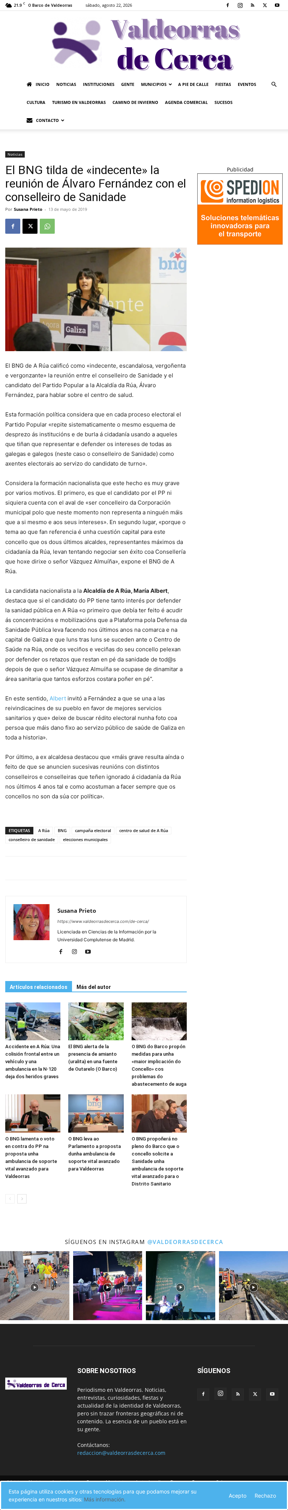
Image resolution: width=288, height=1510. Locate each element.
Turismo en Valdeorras (79, 102)
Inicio (43, 84)
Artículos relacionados (39, 987)
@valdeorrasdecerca (185, 1242)
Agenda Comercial (186, 102)
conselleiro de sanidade (32, 839)
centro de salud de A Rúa (143, 830)
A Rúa (44, 830)
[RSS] (252, 5)
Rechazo (265, 1495)
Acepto (237, 1495)
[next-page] (22, 1198)
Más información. (105, 1499)
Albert (59, 698)
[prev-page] (10, 1198)
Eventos (247, 84)
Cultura (36, 102)
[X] (264, 5)
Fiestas (223, 84)
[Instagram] (240, 5)
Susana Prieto (28, 209)
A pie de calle (193, 84)
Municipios (153, 84)
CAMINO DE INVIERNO (135, 102)
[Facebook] (227, 5)
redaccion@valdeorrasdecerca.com (121, 1452)
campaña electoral (93, 830)
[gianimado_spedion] (240, 242)
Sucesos (223, 102)
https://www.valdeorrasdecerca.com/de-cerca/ (103, 921)
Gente (127, 84)
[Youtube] (277, 5)
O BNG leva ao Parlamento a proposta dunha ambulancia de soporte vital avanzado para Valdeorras (94, 1154)
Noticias (66, 84)
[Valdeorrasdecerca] (144, 43)
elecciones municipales (85, 839)
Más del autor (93, 987)
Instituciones (98, 84)
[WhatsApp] (47, 226)
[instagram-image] (34, 1286)
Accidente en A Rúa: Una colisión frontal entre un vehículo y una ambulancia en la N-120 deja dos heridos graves (32, 1061)
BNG (62, 830)
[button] (274, 84)
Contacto (47, 120)
